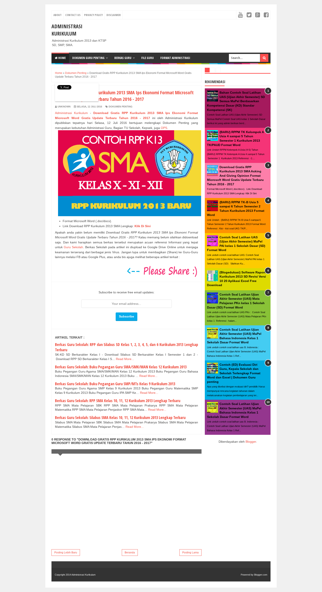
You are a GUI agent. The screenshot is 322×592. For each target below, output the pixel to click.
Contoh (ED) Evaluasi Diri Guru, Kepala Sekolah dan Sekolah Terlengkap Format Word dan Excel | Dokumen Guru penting (233, 373)
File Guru (147, 58)
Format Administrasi (175, 58)
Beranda (130, 552)
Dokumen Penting (121, 106)
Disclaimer (113, 15)
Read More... (125, 359)
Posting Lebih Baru (65, 552)
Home (62, 58)
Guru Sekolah (73, 247)
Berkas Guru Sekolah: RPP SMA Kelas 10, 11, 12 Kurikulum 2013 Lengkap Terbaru (117, 400)
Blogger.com (260, 574)
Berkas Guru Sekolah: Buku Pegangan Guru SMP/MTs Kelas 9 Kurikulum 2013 (115, 383)
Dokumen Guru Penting (88, 58)
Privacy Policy (93, 15)
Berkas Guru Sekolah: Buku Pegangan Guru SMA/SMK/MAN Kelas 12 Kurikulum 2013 (121, 366)
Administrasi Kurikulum (66, 30)
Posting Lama (190, 552)
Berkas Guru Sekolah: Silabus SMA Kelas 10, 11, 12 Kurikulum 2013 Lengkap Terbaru (120, 417)
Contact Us (72, 15)
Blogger (251, 441)
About (57, 15)
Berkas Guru (122, 58)
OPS (164, 128)
